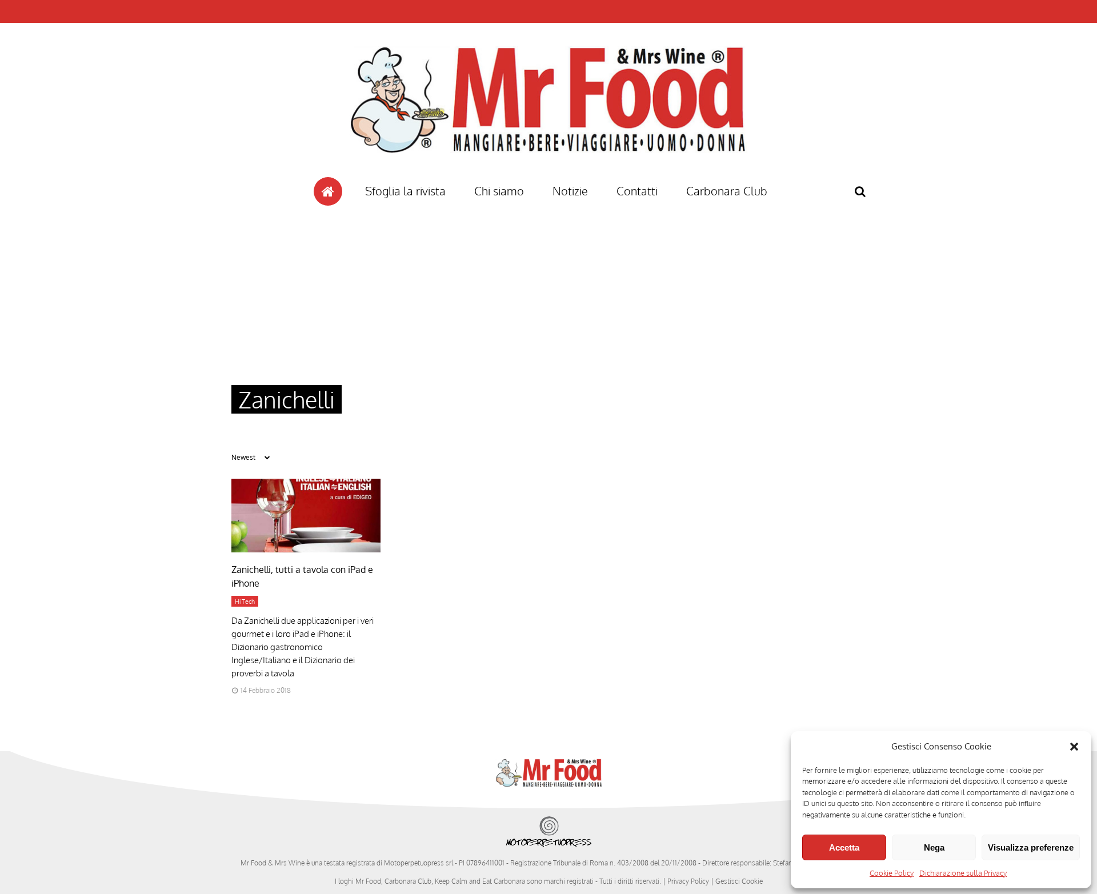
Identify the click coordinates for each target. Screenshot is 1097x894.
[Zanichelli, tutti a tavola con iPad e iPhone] (306, 549)
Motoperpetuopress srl (418, 863)
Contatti (637, 190)
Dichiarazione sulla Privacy (963, 872)
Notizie (570, 190)
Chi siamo (499, 190)
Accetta (844, 847)
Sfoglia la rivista (405, 190)
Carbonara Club (726, 190)
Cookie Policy (892, 872)
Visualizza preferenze (1031, 847)
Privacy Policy (688, 881)
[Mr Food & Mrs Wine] (548, 173)
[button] (1074, 746)
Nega (934, 847)
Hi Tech (245, 602)
